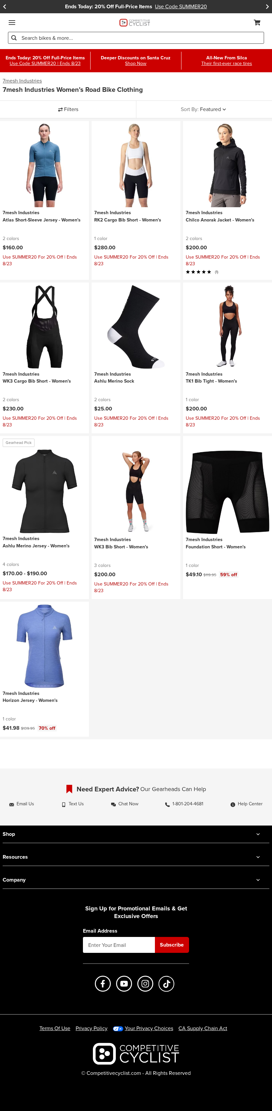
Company (14, 880)
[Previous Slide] (4, 7)
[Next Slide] (267, 7)
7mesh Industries (22, 81)
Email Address (100, 931)
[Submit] (14, 37)
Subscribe (172, 945)
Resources (15, 857)
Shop (9, 834)
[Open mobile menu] (12, 23)
